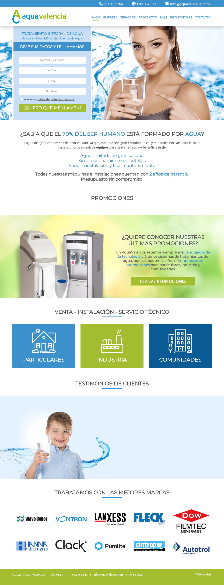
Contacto (202, 17)
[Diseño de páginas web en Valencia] (203, 574)
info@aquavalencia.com (190, 4)
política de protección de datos (55, 99)
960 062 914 (113, 4)
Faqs (163, 17)
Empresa (110, 17)
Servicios (128, 17)
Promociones (181, 17)
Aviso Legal (136, 574)
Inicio (95, 17)
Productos (147, 17)
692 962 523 (146, 4)
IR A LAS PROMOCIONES (163, 281)
